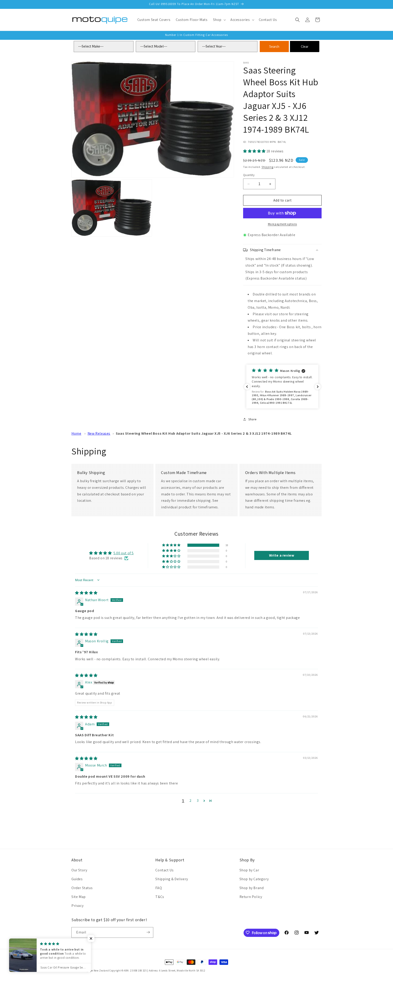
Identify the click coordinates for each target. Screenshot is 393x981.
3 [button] (198, 800)
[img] (86, 592)
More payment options (282, 224)
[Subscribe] (148, 932)
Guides (77, 879)
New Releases (99, 433)
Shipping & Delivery (171, 879)
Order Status (82, 887)
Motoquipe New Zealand (95, 970)
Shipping (267, 167)
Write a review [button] (281, 555)
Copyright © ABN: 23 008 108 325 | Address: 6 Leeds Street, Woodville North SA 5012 (157, 970)
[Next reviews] (318, 387)
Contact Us (164, 870)
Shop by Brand (251, 887)
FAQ (158, 887)
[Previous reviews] (247, 387)
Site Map (78, 896)
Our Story (79, 870)
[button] (219, 20)
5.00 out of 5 (123, 553)
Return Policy (250, 896)
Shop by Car (249, 870)
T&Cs (159, 896)
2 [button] (190, 800)
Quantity (248, 175)
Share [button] (252, 419)
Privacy (77, 905)
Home (76, 433)
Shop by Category (254, 879)
